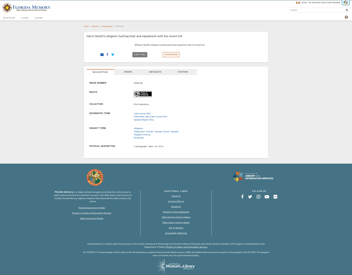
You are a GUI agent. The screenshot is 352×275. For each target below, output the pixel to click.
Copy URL (139, 54)
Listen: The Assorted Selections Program (320, 3)
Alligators (138, 128)
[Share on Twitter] (113, 55)
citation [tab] (183, 72)
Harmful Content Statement (176, 212)
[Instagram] (258, 196)
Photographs (107, 26)
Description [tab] (100, 72)
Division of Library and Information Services (186, 247)
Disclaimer (176, 206)
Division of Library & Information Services (91, 213)
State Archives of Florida (91, 218)
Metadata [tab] (155, 72)
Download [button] (171, 54)
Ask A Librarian (176, 227)
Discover (9, 18)
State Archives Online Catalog (176, 217)
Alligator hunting (142, 134)
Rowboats (139, 137)
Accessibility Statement (176, 233)
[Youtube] (266, 196)
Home (86, 26)
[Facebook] (242, 196)
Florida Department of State (91, 208)
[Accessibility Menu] (346, 17)
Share (39, 18)
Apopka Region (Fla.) (144, 119)
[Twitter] (250, 196)
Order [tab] (128, 72)
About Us (176, 196)
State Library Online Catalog (176, 222)
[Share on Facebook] (107, 55)
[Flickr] (275, 196)
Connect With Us (176, 201)
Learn (25, 18)
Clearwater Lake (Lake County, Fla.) (150, 116)
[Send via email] (102, 55)
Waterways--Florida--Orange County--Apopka (156, 131)
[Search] (347, 10)
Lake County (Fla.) (142, 113)
